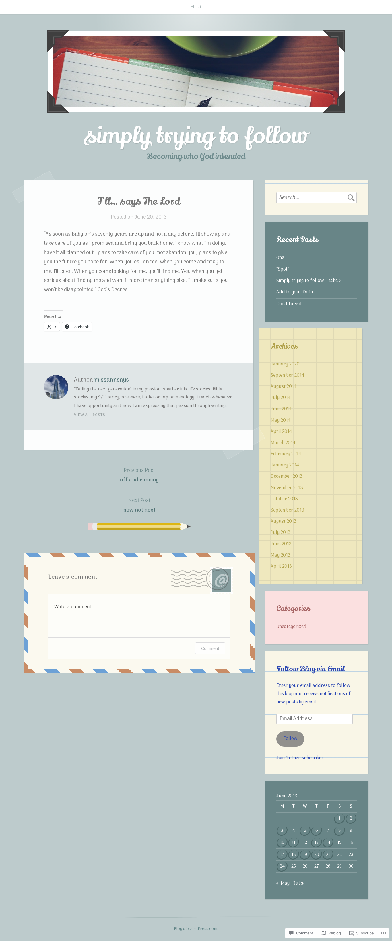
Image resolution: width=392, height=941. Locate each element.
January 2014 (285, 465)
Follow (290, 738)
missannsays (111, 380)
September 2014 (287, 375)
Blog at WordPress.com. (196, 929)
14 (328, 842)
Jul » (298, 883)
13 (317, 842)
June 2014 (281, 409)
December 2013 (286, 476)
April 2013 (281, 566)
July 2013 (280, 532)
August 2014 (283, 386)
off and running (139, 475)
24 (282, 866)
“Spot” (282, 269)
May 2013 (280, 555)
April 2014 (281, 431)
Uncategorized (291, 627)
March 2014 (283, 443)
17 (282, 854)
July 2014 (280, 398)
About (196, 7)
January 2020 (285, 364)
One (280, 258)
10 (282, 842)
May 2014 (280, 420)
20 (316, 854)
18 (294, 854)
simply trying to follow (196, 135)
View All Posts (89, 415)
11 (293, 842)
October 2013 (284, 499)
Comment (210, 648)
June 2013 (281, 544)
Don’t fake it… (290, 304)
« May (283, 883)
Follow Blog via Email (310, 669)
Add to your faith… (295, 292)
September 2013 (287, 510)
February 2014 (286, 454)
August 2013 (283, 521)
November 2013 (287, 488)
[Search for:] (316, 197)
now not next (139, 505)
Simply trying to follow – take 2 (308, 281)
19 (305, 854)
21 (328, 854)
